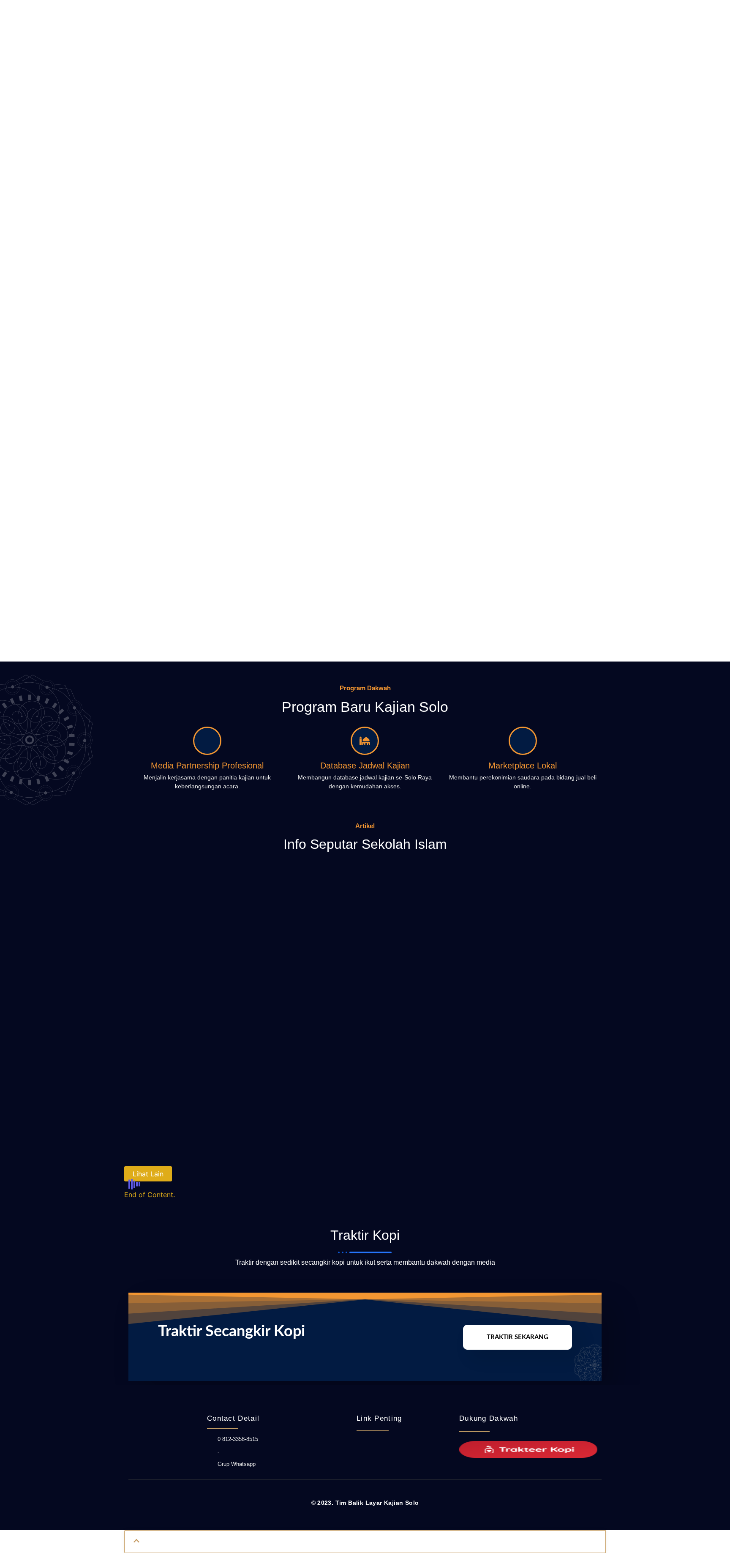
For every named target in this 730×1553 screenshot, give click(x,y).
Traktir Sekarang (517, 1337)
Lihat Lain (148, 1174)
